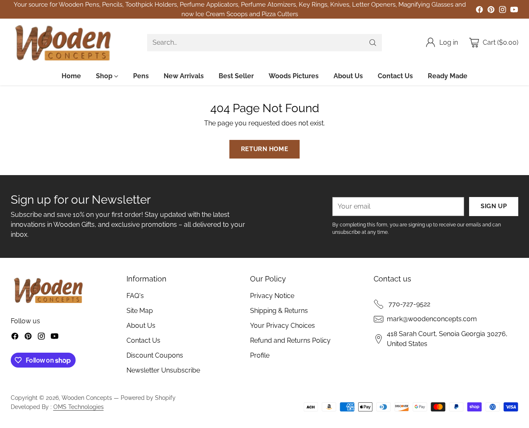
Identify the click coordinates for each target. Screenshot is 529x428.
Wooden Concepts (87, 397)
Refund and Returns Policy (290, 340)
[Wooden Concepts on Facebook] (479, 11)
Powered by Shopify (148, 397)
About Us (140, 325)
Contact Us (143, 340)
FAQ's (135, 296)
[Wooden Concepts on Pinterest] (491, 11)
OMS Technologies (78, 407)
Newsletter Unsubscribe (163, 370)
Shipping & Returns (279, 311)
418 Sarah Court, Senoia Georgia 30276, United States (447, 339)
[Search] (373, 42)
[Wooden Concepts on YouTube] (514, 11)
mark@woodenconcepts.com (432, 319)
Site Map (139, 311)
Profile (259, 355)
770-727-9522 (408, 304)
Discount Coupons (154, 355)
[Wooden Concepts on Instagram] (502, 11)
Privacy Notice (272, 296)
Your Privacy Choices (282, 325)
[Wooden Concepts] (62, 42)
